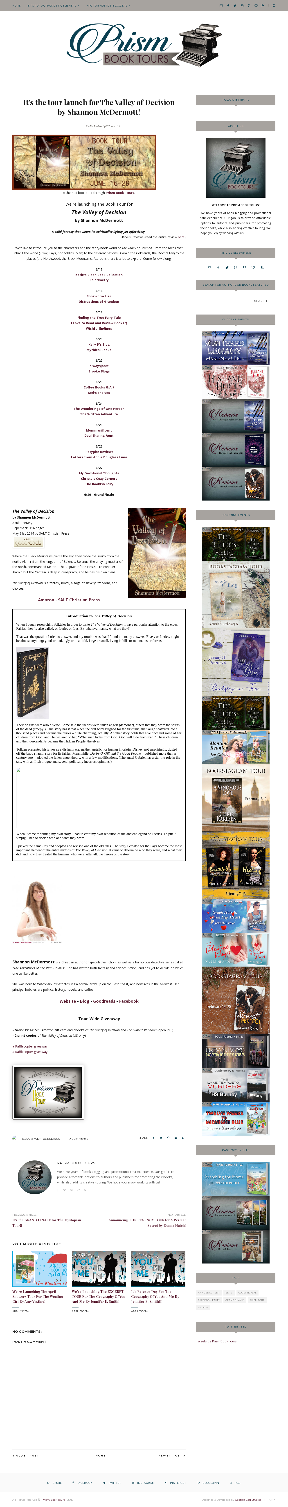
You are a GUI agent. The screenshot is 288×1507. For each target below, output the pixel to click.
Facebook (129, 1001)
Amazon (46, 599)
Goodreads (104, 1001)
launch (203, 1307)
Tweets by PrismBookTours (216, 1341)
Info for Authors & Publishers (51, 5)
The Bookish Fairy (99, 484)
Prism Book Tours (120, 193)
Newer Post (170, 1455)
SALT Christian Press (79, 599)
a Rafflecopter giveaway (29, 1046)
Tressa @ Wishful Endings (39, 1138)
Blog (84, 1001)
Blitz (229, 1292)
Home (16, 5)
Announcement (209, 1292)
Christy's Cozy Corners (99, 478)
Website (68, 1001)
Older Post (27, 1455)
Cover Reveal (247, 1292)
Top (271, 1499)
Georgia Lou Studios (248, 1499)
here (181, 237)
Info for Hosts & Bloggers (106, 5)
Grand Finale (234, 1300)
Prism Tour (257, 1300)
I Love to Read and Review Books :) (99, 323)
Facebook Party (209, 1300)
